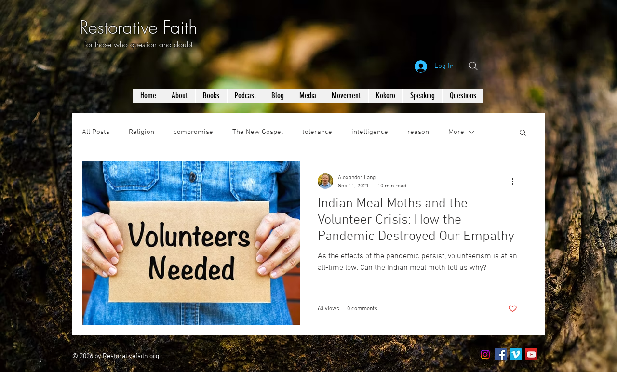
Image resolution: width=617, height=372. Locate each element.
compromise (193, 132)
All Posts (95, 132)
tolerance (317, 132)
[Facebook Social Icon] (501, 354)
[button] (522, 133)
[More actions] (516, 181)
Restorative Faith (138, 27)
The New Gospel (257, 132)
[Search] (473, 66)
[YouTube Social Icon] (531, 354)
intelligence (369, 132)
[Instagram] (485, 354)
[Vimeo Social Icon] (516, 354)
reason (418, 132)
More (456, 132)
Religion (141, 132)
